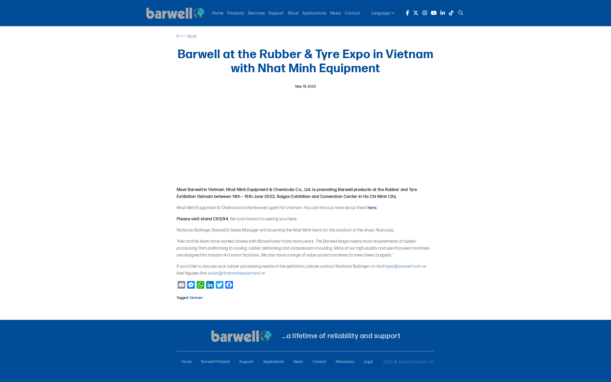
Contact (352, 13)
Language (381, 13)
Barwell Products (215, 362)
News (335, 13)
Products (235, 13)
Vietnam (196, 298)
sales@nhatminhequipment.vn (236, 273)
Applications (314, 13)
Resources (345, 362)
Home (217, 13)
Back (192, 36)
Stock (293, 13)
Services (256, 13)
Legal (368, 362)
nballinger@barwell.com (398, 266)
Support (276, 13)
